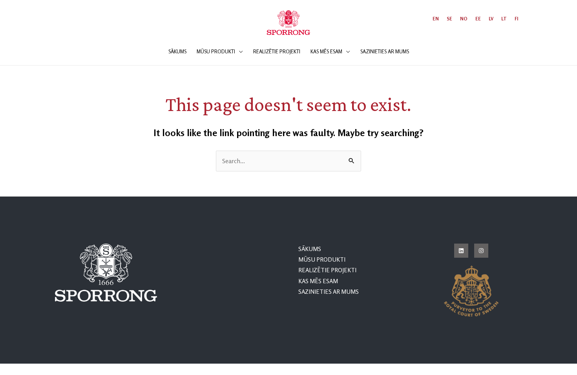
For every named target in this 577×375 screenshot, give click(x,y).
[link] (436, 19)
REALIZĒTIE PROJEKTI (327, 270)
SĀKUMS (309, 249)
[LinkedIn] (461, 251)
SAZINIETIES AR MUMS (328, 291)
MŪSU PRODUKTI (321, 259)
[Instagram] (481, 251)
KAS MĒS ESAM (318, 281)
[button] (239, 51)
